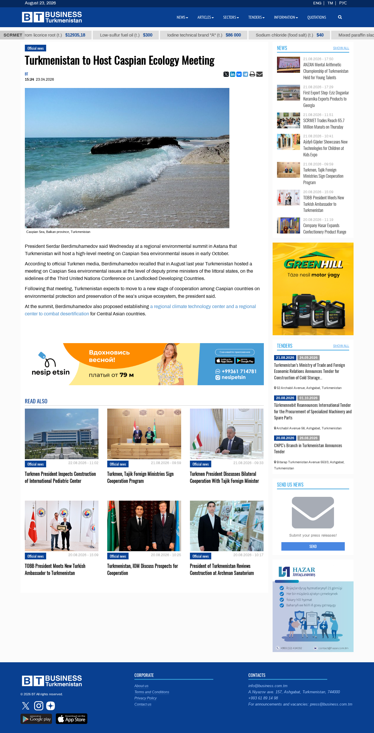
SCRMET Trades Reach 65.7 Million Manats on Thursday (323, 123)
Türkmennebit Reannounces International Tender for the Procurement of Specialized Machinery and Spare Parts (313, 411)
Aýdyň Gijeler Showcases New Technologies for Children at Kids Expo (325, 148)
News (282, 47)
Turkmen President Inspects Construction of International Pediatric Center (60, 477)
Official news (35, 48)
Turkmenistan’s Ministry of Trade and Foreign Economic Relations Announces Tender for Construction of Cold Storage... (309, 371)
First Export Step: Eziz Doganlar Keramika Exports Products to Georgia (326, 98)
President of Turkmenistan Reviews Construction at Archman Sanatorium (222, 569)
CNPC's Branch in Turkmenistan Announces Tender (308, 448)
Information (284, 17)
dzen (50, 706)
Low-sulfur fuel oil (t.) (108, 35)
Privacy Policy (145, 698)
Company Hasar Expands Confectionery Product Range (324, 228)
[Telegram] (245, 74)
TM (330, 3)
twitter (26, 706)
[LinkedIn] (232, 74)
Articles (204, 17)
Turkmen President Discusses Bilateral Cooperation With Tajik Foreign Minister (224, 477)
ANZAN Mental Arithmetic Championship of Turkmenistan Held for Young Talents (325, 70)
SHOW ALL (341, 48)
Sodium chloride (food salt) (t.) (271, 35)
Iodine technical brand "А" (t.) (185, 35)
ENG (317, 3)
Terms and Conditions (151, 692)
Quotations (316, 17)
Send (313, 546)
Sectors (229, 17)
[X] (226, 74)
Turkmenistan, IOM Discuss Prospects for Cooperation (142, 569)
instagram (38, 706)
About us (141, 686)
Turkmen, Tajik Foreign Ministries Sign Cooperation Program (140, 477)
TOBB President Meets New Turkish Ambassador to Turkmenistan (55, 569)
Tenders (284, 345)
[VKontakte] (239, 74)
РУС (343, 3)
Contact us (142, 704)
